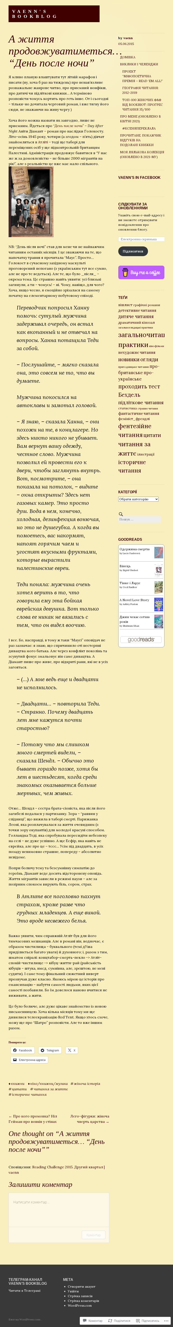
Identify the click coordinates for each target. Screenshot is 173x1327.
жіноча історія (87, 1083)
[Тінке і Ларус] (158, 593)
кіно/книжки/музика (49, 1083)
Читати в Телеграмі (24, 1291)
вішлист (125, 305)
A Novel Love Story (134, 600)
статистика (127, 408)
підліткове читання (141, 402)
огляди (149, 359)
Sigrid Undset (130, 570)
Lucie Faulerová (131, 553)
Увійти (73, 1291)
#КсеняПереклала (139, 128)
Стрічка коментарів (83, 1301)
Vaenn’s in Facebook (139, 177)
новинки (128, 359)
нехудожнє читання (136, 352)
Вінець (125, 566)
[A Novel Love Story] (158, 610)
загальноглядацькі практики (135, 327)
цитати (19, 1089)
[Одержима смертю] (158, 557)
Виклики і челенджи (139, 64)
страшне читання (148, 408)
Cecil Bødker (130, 587)
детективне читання (137, 310)
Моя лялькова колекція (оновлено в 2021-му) (142, 154)
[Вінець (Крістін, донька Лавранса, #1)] (158, 576)
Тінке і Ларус (130, 583)
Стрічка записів (80, 1296)
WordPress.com (80, 1305)
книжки (17, 1083)
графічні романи (146, 305)
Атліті (43, 142)
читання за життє (51, 1089)
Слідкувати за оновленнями (133, 206)
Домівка (127, 57)
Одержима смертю (135, 549)
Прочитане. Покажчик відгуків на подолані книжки (140, 140)
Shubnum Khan (131, 625)
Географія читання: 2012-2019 (140, 90)
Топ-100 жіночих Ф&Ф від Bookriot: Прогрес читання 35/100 (142, 104)
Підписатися (133, 251)
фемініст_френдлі (134, 419)
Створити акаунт (82, 1286)
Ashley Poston (130, 604)
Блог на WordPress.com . (25, 1319)
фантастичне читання (138, 413)
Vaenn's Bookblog (35, 14)
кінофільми (156, 346)
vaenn (128, 38)
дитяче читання (136, 316)
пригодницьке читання (133, 366)
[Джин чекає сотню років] (158, 628)
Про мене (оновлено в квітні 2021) (140, 118)
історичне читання (29, 1094)
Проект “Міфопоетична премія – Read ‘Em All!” (142, 76)
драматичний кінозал (136, 322)
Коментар (93, 1235)
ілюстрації (146, 454)
